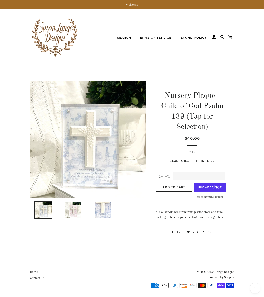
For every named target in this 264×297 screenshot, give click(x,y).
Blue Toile (179, 161)
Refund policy (192, 37)
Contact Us (37, 278)
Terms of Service (154, 37)
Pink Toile (205, 161)
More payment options (210, 196)
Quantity (164, 176)
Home (34, 272)
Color (192, 152)
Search (124, 37)
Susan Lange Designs (220, 272)
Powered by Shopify (221, 277)
